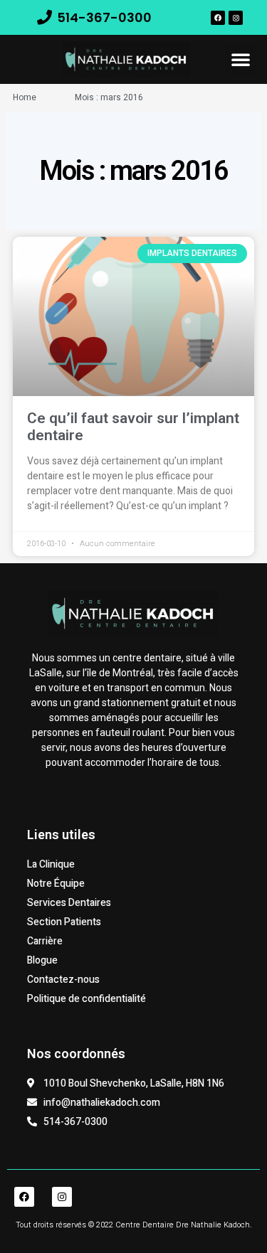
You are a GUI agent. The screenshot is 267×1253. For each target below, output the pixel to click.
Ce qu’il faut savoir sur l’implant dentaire (133, 426)
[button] (241, 59)
